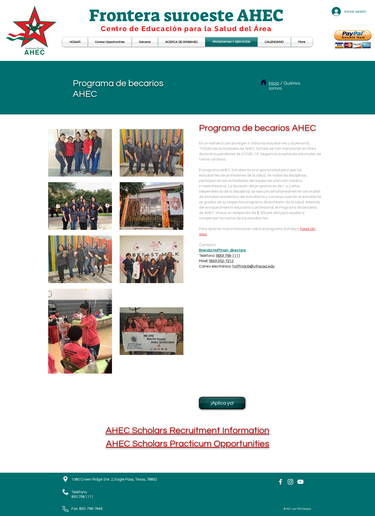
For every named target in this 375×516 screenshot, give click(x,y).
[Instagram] (290, 481)
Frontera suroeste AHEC (186, 15)
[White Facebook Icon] (280, 481)
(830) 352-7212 (221, 261)
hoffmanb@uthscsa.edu (253, 266)
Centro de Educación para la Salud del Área (186, 29)
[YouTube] (300, 481)
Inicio (274, 83)
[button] (274, 42)
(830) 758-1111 (228, 256)
